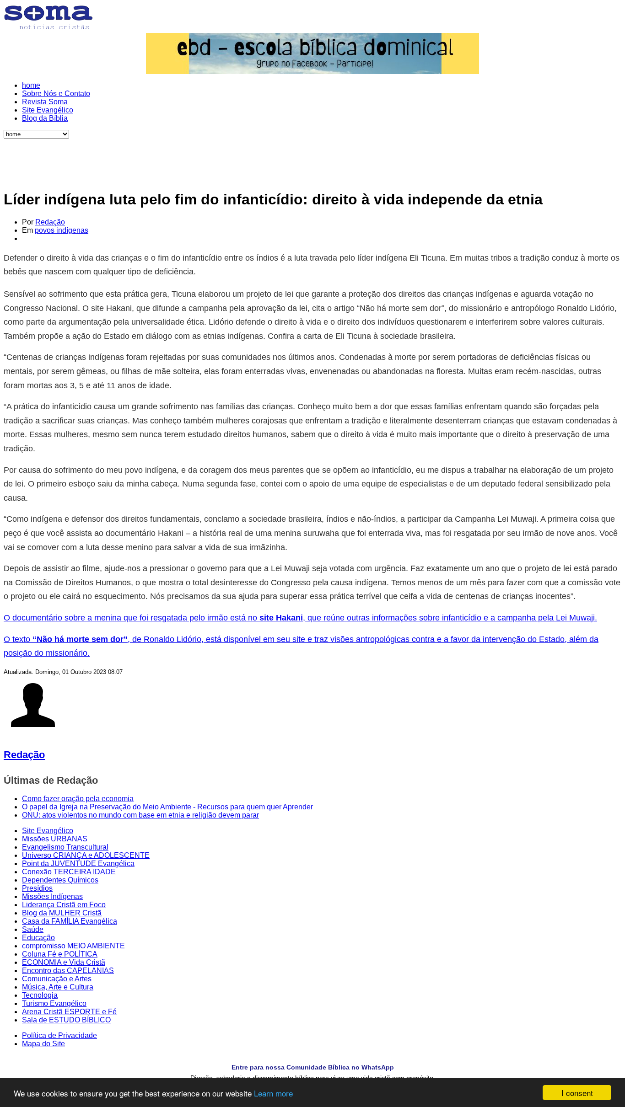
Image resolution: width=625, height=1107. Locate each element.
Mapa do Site (43, 1044)
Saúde (32, 929)
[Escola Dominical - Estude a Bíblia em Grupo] (312, 53)
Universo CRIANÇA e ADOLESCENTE (86, 855)
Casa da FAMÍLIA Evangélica (69, 921)
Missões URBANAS (54, 839)
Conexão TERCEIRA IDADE (69, 872)
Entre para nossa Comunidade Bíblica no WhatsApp (313, 1067)
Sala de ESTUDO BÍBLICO (66, 1020)
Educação (38, 937)
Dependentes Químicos (60, 880)
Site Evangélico (47, 110)
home (31, 85)
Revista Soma (45, 102)
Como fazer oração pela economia (78, 798)
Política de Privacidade (59, 1035)
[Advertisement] (312, 159)
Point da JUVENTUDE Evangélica (78, 863)
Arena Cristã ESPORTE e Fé (69, 1012)
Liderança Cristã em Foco (64, 905)
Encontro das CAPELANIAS (68, 970)
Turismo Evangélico (54, 1003)
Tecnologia (40, 995)
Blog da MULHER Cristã (62, 913)
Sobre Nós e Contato (56, 93)
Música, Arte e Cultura (57, 987)
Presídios (37, 888)
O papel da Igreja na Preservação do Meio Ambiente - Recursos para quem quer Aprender (167, 807)
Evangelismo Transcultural (65, 847)
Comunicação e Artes (57, 979)
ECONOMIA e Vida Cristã (63, 962)
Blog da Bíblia (45, 118)
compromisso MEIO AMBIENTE (73, 946)
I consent (577, 1092)
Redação (50, 222)
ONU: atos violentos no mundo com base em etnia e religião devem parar (140, 815)
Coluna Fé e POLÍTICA (59, 954)
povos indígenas (61, 230)
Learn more (273, 1093)
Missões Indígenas (52, 896)
